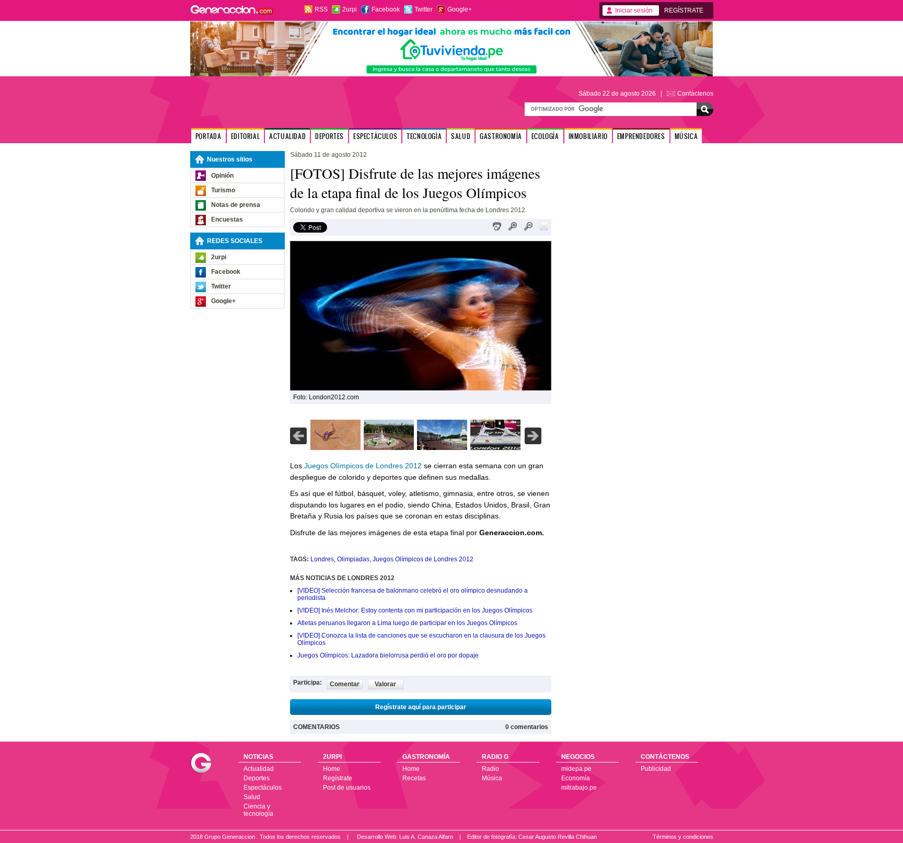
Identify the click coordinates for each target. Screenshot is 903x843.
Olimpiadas (353, 559)
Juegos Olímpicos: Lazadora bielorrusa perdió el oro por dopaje (388, 655)
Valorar (385, 684)
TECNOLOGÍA (424, 136)
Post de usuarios (347, 787)
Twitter (423, 9)
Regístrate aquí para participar (420, 707)
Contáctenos (695, 93)
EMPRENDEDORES (641, 136)
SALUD (460, 136)
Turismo (223, 190)
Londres (322, 559)
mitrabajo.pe (579, 787)
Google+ (459, 9)
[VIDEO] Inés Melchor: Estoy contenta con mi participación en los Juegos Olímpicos (414, 610)
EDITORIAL (245, 136)
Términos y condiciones (683, 837)
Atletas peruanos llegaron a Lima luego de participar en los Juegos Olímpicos (407, 623)
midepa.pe (576, 768)
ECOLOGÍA (545, 136)
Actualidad (259, 768)
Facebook (386, 9)
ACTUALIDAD (287, 136)
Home (331, 768)
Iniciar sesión (634, 10)
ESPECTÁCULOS (375, 136)
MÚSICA (686, 136)
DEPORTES (329, 136)
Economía (575, 778)
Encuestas (227, 219)
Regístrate (337, 778)
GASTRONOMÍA (501, 136)
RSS (321, 9)
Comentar (345, 684)
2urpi (349, 9)
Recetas (414, 778)
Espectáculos (263, 787)
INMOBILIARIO (588, 136)
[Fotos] (335, 448)
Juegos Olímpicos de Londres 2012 (363, 465)
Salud (252, 797)
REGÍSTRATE (683, 10)
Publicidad (656, 768)
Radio (490, 768)
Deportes (257, 778)
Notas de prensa (235, 205)
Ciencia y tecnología (258, 810)
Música (492, 778)
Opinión (222, 175)
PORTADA (208, 136)
